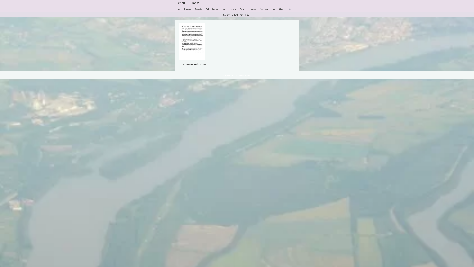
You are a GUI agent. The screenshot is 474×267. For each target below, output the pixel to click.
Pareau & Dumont (187, 3)
